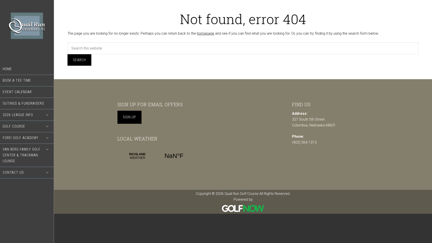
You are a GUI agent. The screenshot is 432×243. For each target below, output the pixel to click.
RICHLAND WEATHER (155, 156)
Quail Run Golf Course (27, 31)
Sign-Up (129, 117)
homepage (205, 33)
